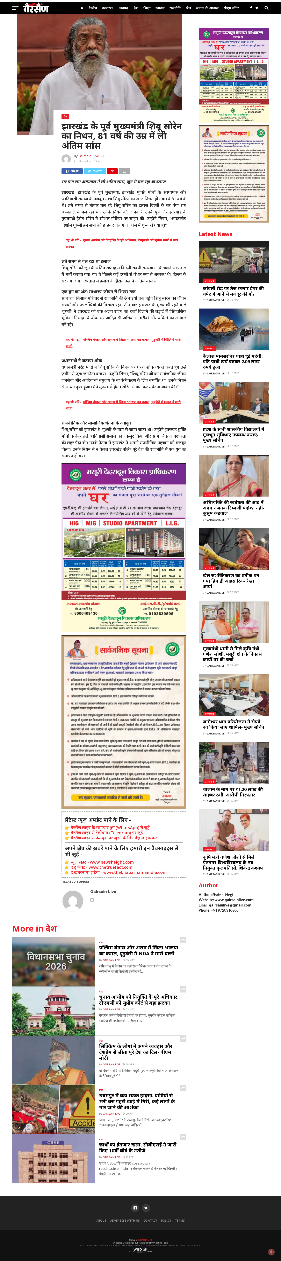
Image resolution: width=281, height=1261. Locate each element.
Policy (166, 1220)
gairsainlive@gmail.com (230, 905)
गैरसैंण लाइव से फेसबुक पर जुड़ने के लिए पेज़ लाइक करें (114, 838)
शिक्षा (147, 8)
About (101, 1220)
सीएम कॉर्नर (231, 8)
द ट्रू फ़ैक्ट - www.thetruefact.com (101, 867)
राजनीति (175, 8)
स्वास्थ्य (160, 8)
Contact (150, 1220)
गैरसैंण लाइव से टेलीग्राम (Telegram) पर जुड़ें (107, 832)
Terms (180, 1220)
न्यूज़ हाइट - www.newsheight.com (102, 862)
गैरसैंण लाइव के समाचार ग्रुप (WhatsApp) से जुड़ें (110, 827)
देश (136, 8)
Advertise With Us (125, 1220)
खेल (188, 8)
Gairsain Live (89, 156)
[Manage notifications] (271, 1252)
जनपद (123, 8)
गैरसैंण (93, 8)
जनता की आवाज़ (207, 8)
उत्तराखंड (107, 8)
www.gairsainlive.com (234, 899)
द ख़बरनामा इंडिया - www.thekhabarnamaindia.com (119, 872)
